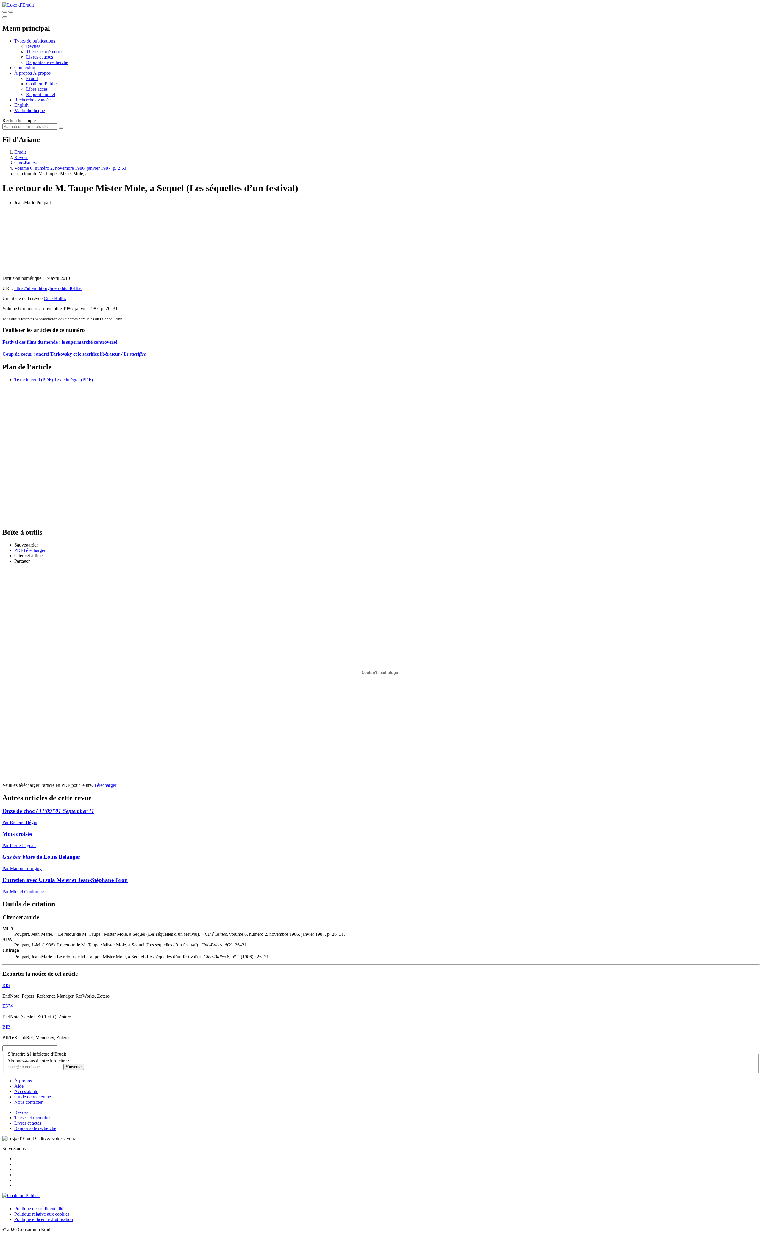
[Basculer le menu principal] (4, 17)
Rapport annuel (40, 94)
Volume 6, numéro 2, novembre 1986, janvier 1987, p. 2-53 (70, 168)
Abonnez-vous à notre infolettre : (38, 1060)
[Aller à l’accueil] (18, 4)
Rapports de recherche (47, 62)
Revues (33, 46)
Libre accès (37, 89)
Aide (19, 1086)
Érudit (32, 78)
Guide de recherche (32, 1096)
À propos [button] (23, 73)
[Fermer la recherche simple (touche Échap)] (10, 12)
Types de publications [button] (34, 40)
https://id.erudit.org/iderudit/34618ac (48, 288)
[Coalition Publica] (21, 1195)
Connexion (24, 67)
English (21, 105)
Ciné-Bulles (25, 162)
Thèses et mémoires (44, 51)
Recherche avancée (32, 99)
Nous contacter (28, 1102)
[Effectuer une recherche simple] (4, 12)
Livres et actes (39, 56)
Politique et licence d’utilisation (43, 1219)
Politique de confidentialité (39, 1208)
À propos (42, 73)
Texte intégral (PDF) (33, 379)
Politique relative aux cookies (41, 1213)
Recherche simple (19, 120)
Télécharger (105, 785)
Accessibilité (26, 1091)
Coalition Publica (42, 83)
